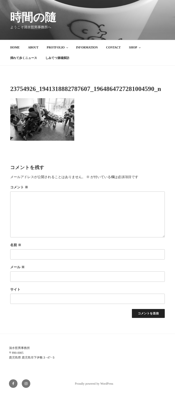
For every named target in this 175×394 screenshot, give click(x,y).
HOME (15, 47)
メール (17, 267)
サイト (15, 289)
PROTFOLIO (56, 47)
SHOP (133, 47)
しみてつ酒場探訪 (57, 58)
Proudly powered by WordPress (94, 383)
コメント (19, 187)
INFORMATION (87, 47)
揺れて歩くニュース (23, 58)
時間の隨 (33, 17)
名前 (15, 245)
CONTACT (113, 47)
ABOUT (33, 47)
